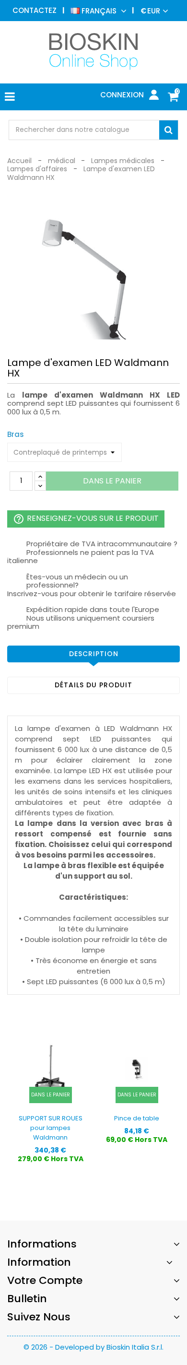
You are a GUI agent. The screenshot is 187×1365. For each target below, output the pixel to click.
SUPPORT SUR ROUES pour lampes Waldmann (50, 1128)
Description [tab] (93, 654)
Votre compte (44, 1280)
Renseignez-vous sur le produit (86, 519)
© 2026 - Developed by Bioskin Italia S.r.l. (93, 1347)
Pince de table (136, 1118)
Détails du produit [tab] (93, 685)
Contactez (34, 10)
